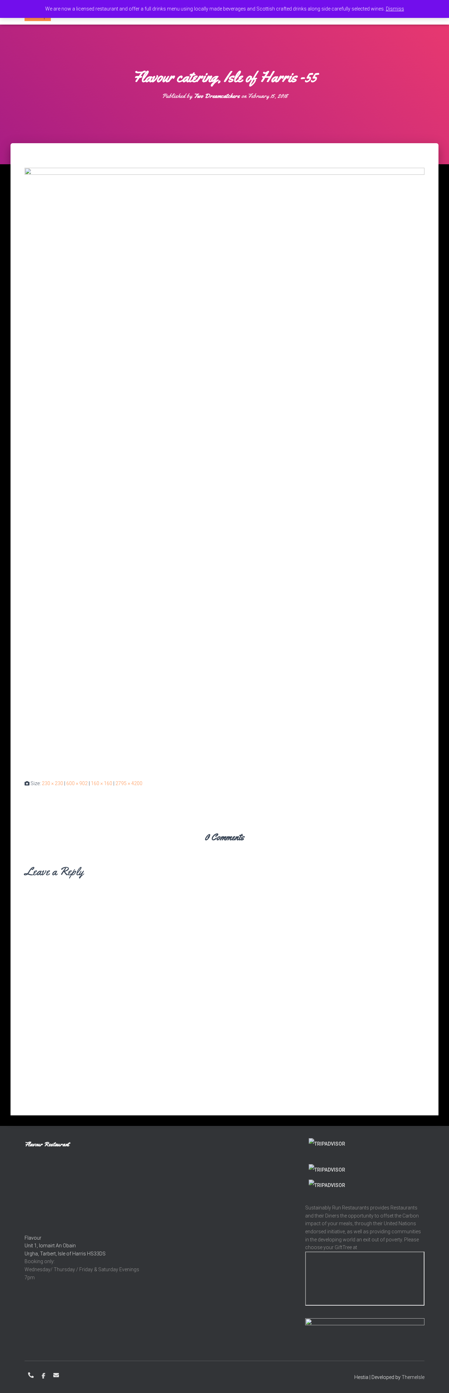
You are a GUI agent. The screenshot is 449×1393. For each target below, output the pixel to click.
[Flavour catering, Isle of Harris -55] (224, 468)
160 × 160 (101, 783)
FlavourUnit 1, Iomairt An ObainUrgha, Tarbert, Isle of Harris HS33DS (65, 1245)
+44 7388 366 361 (31, 1375)
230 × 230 (52, 783)
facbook (43, 1376)
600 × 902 (77, 783)
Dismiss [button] (395, 9)
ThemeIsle (413, 1377)
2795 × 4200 (128, 783)
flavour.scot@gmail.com (56, 1375)
